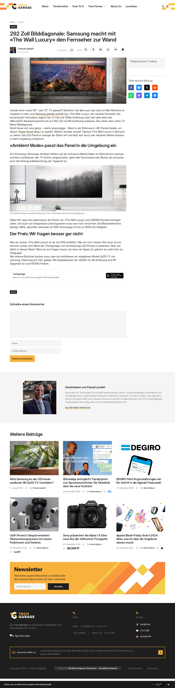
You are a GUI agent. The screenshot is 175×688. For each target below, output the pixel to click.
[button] (87, 684)
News (45, 6)
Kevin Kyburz (95, 491)
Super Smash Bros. (29, 131)
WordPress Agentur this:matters (82, 668)
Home (12, 22)
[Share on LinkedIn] (100, 49)
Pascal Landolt (26, 48)
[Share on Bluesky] (139, 87)
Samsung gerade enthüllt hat (52, 114)
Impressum (153, 668)
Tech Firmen (95, 6)
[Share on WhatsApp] (108, 49)
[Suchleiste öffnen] (163, 6)
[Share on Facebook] (93, 49)
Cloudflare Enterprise (108, 668)
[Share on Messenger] (123, 49)
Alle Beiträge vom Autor (77, 408)
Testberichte (60, 6)
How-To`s (78, 6)
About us (116, 6)
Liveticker (131, 6)
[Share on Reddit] (155, 87)
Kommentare (62, 50)
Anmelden (58, 586)
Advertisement (135, 668)
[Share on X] (86, 49)
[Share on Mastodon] (139, 95)
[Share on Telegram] (115, 49)
